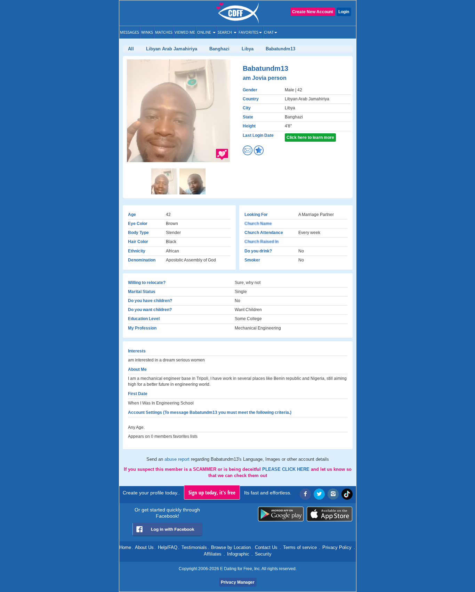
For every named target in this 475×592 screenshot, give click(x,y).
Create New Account (312, 11)
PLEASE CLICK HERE (286, 469)
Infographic (238, 554)
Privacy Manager (238, 582)
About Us (144, 547)
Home (125, 547)
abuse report (177, 459)
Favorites (248, 32)
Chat (269, 32)
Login (343, 11)
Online (204, 32)
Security (263, 554)
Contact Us (266, 547)
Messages (129, 32)
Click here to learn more (310, 137)
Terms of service (300, 547)
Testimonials (194, 547)
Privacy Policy (337, 547)
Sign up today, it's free (211, 492)
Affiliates (213, 554)
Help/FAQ (167, 547)
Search (225, 32)
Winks (147, 32)
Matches (163, 32)
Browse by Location (231, 547)
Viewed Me (185, 32)
